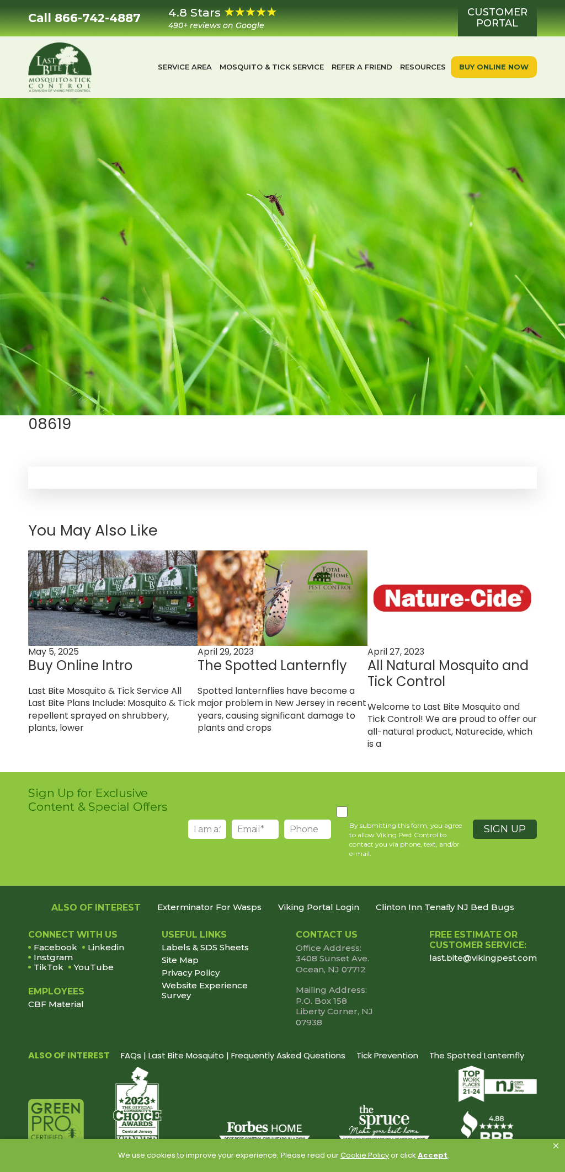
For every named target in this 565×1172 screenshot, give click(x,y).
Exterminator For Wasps (209, 907)
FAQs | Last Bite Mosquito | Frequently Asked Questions (233, 1055)
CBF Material (56, 1004)
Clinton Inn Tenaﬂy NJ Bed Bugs (445, 907)
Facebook (55, 947)
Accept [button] (432, 1155)
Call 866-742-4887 (84, 18)
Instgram (53, 957)
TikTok (48, 967)
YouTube (94, 967)
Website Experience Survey (205, 990)
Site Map (180, 960)
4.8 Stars (216, 18)
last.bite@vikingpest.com (483, 957)
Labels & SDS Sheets (205, 947)
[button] (555, 1146)
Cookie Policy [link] (364, 1155)
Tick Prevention (387, 1055)
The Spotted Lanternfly (476, 1055)
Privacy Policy (191, 973)
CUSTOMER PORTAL (497, 17)
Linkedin (106, 947)
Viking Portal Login (318, 907)
